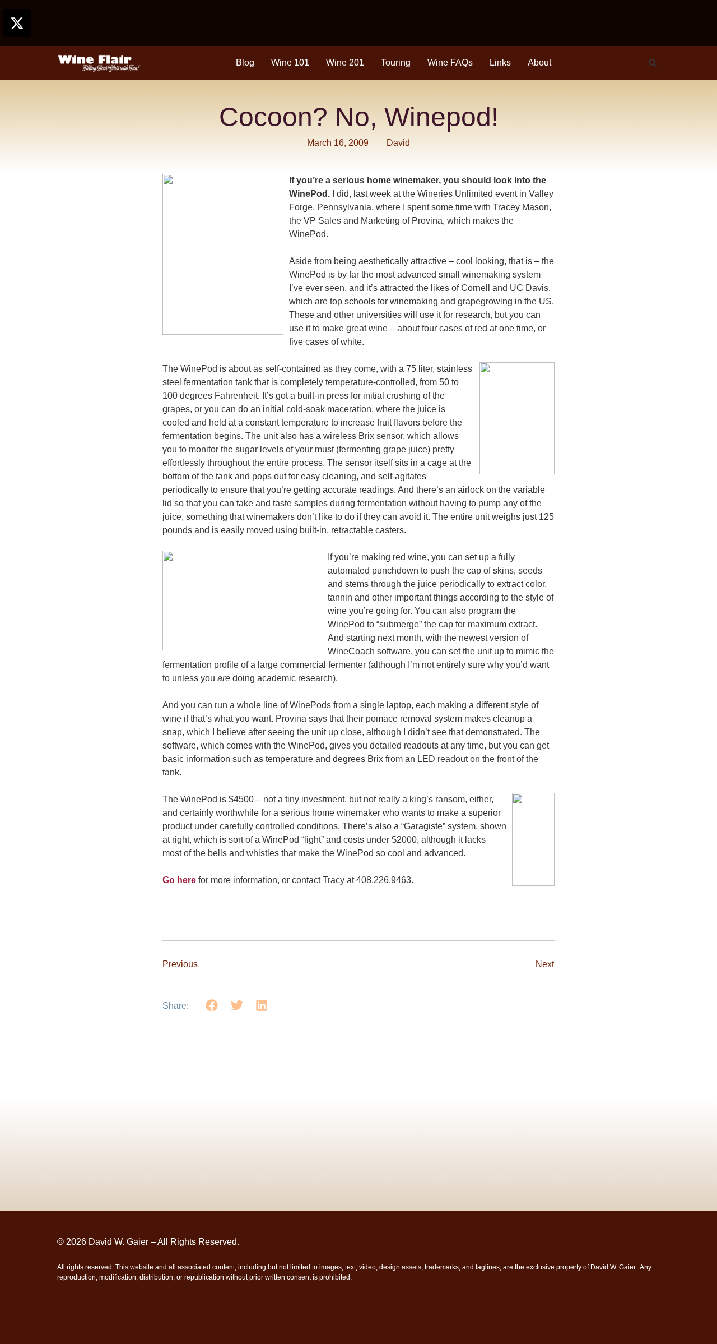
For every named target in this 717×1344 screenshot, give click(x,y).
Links (500, 62)
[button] (652, 63)
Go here (179, 880)
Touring (396, 62)
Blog (245, 62)
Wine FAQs (450, 62)
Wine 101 (290, 62)
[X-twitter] (17, 23)
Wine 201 (345, 62)
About (539, 62)
